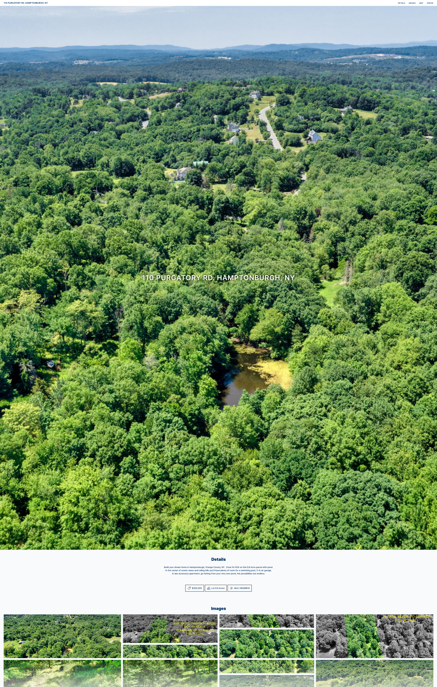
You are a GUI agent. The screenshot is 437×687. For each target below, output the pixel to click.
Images (412, 3)
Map (421, 3)
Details (401, 3)
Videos (430, 3)
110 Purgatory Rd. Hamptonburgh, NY (26, 3)
